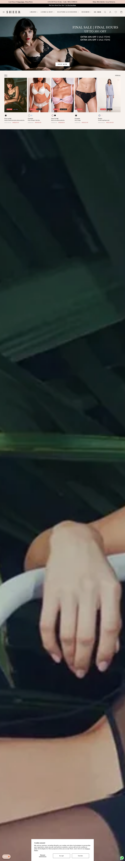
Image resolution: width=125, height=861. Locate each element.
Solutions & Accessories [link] (67, 12)
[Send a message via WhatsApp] (122, 858)
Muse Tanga (78, 120)
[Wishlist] (115, 12)
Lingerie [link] (33, 12)
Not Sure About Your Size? (62, 5)
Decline (80, 856)
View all (118, 75)
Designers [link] (86, 12)
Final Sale (20, 2)
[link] (110, 12)
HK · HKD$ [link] (97, 12)
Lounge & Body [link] (47, 12)
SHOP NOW (62, 64)
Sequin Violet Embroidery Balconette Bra (14, 120)
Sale (5, 75)
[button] (3, 12)
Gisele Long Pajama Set (103, 120)
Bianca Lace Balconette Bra (58, 120)
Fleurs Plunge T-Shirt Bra (34, 120)
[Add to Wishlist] (25, 80)
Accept (61, 856)
